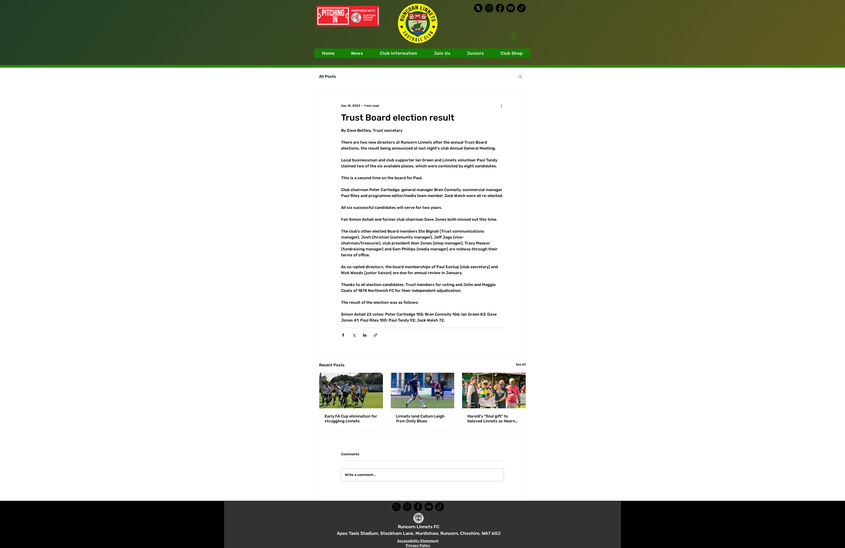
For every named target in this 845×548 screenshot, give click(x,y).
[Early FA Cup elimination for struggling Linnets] (351, 390)
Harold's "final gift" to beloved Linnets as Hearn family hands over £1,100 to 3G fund (493, 418)
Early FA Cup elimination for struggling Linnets (351, 418)
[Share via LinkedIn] (365, 335)
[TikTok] (521, 8)
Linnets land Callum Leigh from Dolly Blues (420, 418)
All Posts (327, 76)
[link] (513, 36)
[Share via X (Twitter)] (354, 335)
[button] (398, 53)
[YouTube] (428, 507)
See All (521, 364)
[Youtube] (510, 8)
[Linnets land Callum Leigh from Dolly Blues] (422, 390)
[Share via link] (375, 335)
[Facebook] (500, 8)
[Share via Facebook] (343, 335)
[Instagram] (489, 8)
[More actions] (501, 105)
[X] (478, 8)
